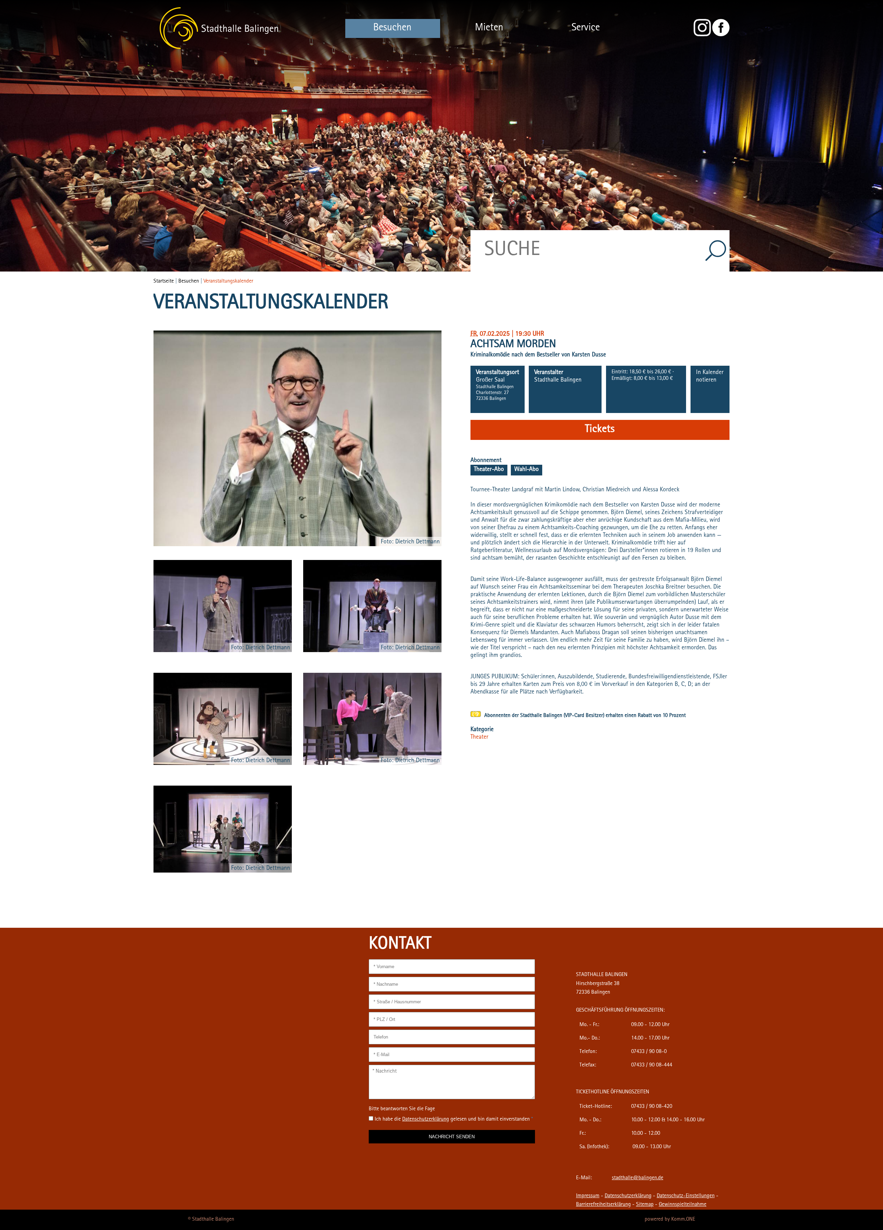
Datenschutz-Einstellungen (686, 1196)
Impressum (587, 1196)
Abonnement (486, 461)
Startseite (163, 281)
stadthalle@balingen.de (637, 1178)
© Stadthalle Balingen (211, 1219)
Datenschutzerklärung (628, 1196)
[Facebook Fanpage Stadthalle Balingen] (721, 35)
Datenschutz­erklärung (425, 1119)
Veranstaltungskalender (228, 281)
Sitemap (645, 1205)
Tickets (600, 429)
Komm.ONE (683, 1219)
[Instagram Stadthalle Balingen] (702, 35)
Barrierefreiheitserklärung (603, 1205)
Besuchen (392, 28)
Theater (479, 738)
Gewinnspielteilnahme (682, 1205)
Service (586, 28)
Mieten (489, 28)
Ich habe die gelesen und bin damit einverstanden (454, 1119)
